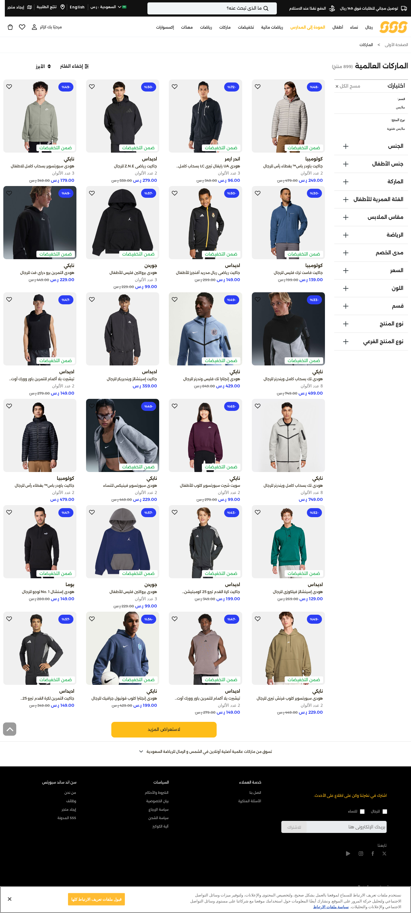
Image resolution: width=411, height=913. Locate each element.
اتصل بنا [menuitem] (255, 792)
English (77, 7)
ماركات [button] (225, 27)
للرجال (375, 811)
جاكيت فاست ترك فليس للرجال (298, 272)
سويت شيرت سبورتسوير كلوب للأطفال (210, 485)
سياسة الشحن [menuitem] (158, 818)
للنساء (352, 811)
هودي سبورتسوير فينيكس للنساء (130, 485)
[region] (205, 899)
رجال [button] (369, 27)
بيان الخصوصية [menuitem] (157, 801)
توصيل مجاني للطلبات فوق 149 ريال (369, 8)
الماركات (366, 44)
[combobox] (212, 8)
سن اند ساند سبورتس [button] (59, 782)
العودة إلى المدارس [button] (307, 27)
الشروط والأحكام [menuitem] (156, 792)
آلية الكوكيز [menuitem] (160, 826)
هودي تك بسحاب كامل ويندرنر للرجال (293, 379)
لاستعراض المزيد (164, 729)
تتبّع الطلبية (47, 7)
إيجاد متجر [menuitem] (69, 809)
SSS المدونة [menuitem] (66, 818)
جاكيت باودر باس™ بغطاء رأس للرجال (293, 166)
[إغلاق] (9, 898)
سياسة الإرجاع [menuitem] (158, 809)
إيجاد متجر (16, 7)
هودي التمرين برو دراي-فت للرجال (47, 272)
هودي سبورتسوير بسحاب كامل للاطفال (42, 166)
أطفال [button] (337, 27)
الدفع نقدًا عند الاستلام (308, 8)
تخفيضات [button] (246, 27)
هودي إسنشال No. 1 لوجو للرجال (48, 591)
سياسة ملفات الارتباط (331, 906)
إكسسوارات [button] (165, 27)
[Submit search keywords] (271, 8)
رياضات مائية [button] (272, 27)
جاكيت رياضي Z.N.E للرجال (135, 166)
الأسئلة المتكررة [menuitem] (249, 801)
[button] (74, 66)
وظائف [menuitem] (71, 801)
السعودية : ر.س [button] (104, 7)
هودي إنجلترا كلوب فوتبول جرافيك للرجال (124, 698)
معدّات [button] (187, 27)
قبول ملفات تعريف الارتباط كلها (96, 899)
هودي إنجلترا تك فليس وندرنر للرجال (211, 379)
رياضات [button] (206, 27)
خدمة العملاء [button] (250, 782)
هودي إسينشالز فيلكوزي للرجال (298, 591)
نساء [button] (354, 27)
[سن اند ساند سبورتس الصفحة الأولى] (393, 27)
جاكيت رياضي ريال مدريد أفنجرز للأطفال (208, 272)
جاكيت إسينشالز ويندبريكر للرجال (132, 379)
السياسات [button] (161, 782)
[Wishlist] (22, 27)
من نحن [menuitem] (70, 792)
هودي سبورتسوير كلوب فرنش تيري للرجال (290, 698)
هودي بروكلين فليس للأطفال (133, 272)
